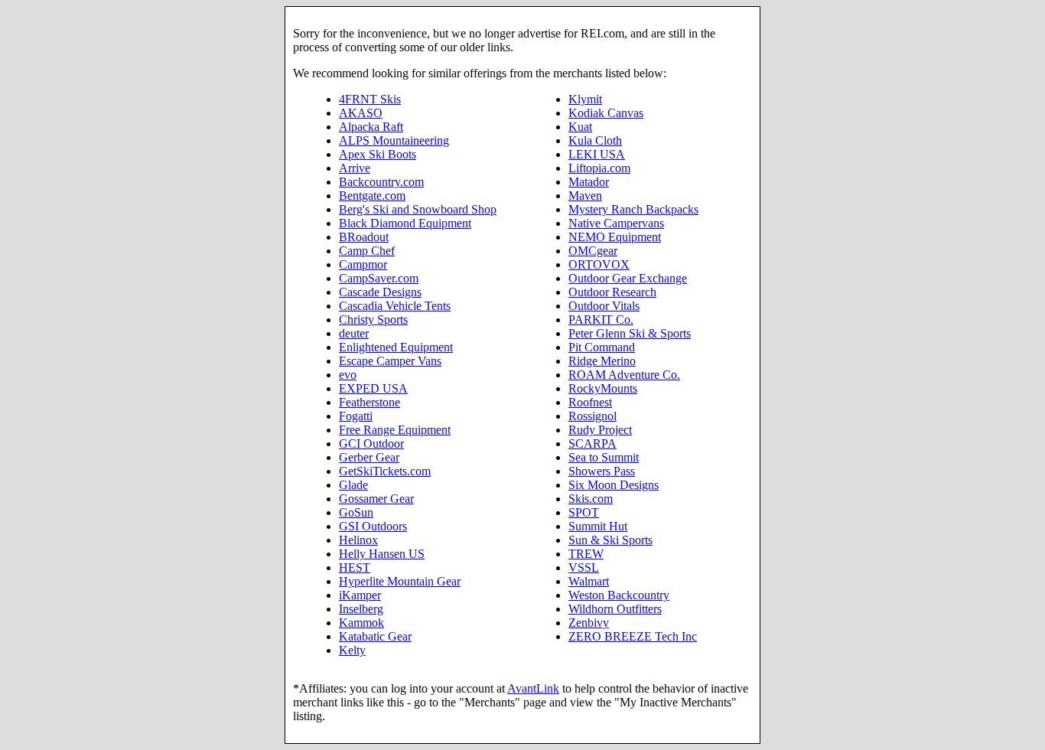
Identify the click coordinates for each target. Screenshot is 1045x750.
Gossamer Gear (376, 498)
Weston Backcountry (618, 595)
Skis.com (590, 498)
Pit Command (601, 347)
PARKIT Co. (600, 319)
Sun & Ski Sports (610, 539)
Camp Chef (367, 250)
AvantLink (533, 688)
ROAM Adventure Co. (624, 374)
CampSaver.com (378, 278)
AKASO (361, 112)
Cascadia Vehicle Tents (395, 305)
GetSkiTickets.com (385, 471)
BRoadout (364, 236)
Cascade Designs (380, 291)
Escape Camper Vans (390, 360)
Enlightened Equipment (396, 347)
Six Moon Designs (613, 484)
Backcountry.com (381, 181)
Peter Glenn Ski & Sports (629, 333)
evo (347, 374)
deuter (354, 333)
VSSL (583, 567)
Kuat (580, 126)
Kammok (361, 622)
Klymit (585, 99)
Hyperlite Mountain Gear (400, 581)
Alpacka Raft (371, 126)
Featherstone (369, 402)
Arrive (354, 167)
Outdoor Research (612, 291)
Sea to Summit (603, 457)
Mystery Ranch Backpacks (633, 209)
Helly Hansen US (382, 553)
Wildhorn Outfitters (615, 608)
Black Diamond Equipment (405, 223)
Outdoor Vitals (604, 305)
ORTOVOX (599, 264)
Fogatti (356, 415)
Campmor (363, 264)
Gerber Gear (369, 457)
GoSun (356, 512)
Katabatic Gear (375, 636)
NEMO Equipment (614, 236)
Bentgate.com (372, 195)
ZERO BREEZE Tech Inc (632, 636)
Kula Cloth (595, 140)
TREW (586, 553)
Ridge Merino (602, 360)
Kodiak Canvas (605, 112)
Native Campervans (616, 223)
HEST (354, 567)
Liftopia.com (599, 167)
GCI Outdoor (371, 443)
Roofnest (590, 402)
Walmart (588, 581)
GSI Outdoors (373, 526)
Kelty (352, 650)
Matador (588, 181)
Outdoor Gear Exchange (627, 278)
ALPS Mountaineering (394, 140)
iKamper (360, 595)
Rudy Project (600, 429)
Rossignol (592, 415)
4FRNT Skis (370, 99)
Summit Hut (597, 526)
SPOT (583, 512)
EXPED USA (373, 388)
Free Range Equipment (395, 429)
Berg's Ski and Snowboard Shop (417, 209)
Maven (585, 195)
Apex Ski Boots (377, 154)
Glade (353, 484)
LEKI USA (596, 154)
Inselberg (361, 608)
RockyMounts (602, 388)
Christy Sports (373, 319)
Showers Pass (601, 471)
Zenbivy (588, 622)
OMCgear (592, 250)
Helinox (358, 539)
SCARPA (592, 443)
